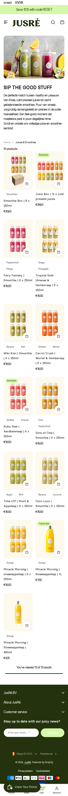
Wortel (56, 347)
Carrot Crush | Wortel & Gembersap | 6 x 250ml (50, 358)
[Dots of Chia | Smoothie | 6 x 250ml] (50, 396)
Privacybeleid (25, 770)
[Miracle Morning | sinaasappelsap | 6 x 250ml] (18, 539)
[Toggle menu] (6, 22)
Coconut (57, 495)
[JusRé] (26, 22)
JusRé (27, 762)
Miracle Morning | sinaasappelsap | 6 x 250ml (17, 574)
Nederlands (46, 753)
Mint (21, 495)
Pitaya (10, 269)
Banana (10, 347)
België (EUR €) (24, 753)
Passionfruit (12, 263)
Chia (40, 420)
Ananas (24, 420)
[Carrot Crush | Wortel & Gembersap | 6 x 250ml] (50, 323)
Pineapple (43, 269)
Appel (9, 495)
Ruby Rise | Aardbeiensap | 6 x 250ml (16, 431)
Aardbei (10, 420)
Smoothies (12, 194)
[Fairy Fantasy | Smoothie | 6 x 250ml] (18, 238)
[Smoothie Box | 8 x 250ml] (18, 170)
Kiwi (23, 347)
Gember (42, 347)
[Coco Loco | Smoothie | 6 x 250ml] (50, 471)
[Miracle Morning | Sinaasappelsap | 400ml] (18, 612)
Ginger (41, 263)
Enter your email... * (19, 732)
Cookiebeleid (43, 770)
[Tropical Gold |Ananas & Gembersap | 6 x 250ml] (50, 238)
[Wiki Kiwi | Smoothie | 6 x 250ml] (18, 323)
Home (7, 142)
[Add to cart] (27, 184)
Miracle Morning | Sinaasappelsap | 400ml (16, 647)
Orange (10, 563)
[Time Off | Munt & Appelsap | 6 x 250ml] (18, 471)
